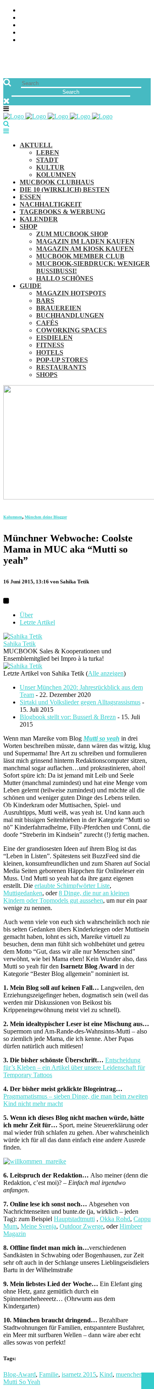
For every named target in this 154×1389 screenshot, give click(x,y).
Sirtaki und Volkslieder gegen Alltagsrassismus (80, 702)
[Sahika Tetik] (22, 636)
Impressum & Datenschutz (63, 40)
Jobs (27, 18)
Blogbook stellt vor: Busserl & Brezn (68, 716)
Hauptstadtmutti (74, 1218)
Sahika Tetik (19, 643)
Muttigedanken (22, 893)
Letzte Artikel (37, 622)
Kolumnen (12, 517)
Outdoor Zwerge (81, 1226)
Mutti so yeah (101, 738)
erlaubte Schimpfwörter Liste (72, 885)
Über (26, 614)
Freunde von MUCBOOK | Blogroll (75, 25)
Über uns (34, 10)
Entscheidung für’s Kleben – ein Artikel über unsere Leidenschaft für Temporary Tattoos (74, 1067)
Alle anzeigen (106, 673)
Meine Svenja (38, 1226)
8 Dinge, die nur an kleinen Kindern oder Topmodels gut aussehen (66, 897)
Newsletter (39, 33)
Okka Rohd (115, 1218)
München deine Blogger (46, 517)
